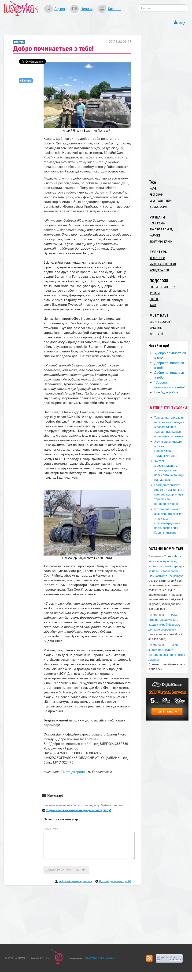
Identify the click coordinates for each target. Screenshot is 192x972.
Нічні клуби (157, 223)
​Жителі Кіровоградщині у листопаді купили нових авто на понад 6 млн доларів (169, 470)
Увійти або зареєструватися (75, 881)
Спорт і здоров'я (161, 321)
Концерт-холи (159, 270)
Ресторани (156, 194)
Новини (86, 8)
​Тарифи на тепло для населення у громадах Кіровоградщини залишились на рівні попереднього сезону (169, 426)
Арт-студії (156, 334)
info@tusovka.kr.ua (99, 958)
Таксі (153, 305)
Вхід (182, 22)
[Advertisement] (169, 105)
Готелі (154, 299)
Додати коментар (66, 869)
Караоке (155, 235)
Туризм (155, 293)
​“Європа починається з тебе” (169, 384)
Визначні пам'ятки (162, 287)
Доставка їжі (158, 206)
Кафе (153, 188)
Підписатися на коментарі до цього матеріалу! (78, 810)
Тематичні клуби (161, 241)
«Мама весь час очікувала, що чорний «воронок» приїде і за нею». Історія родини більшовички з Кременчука (166, 566)
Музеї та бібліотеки (163, 264)
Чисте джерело (73, 771)
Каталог (114, 8)
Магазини (156, 328)
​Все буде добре (166, 392)
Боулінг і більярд (161, 229)
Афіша (59, 8)
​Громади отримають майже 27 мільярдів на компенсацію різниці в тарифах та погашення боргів (169, 494)
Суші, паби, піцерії (161, 200)
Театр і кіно (157, 258)
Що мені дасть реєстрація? (115, 881)
